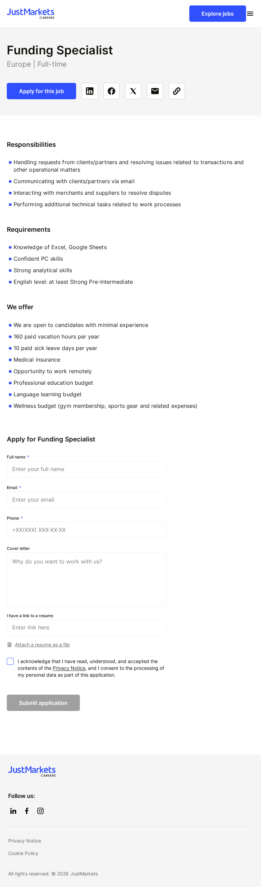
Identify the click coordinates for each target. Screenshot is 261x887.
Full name (16, 457)
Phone (13, 518)
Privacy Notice (69, 668)
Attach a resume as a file (42, 644)
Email (12, 487)
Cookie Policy (23, 853)
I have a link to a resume (30, 615)
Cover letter (18, 548)
